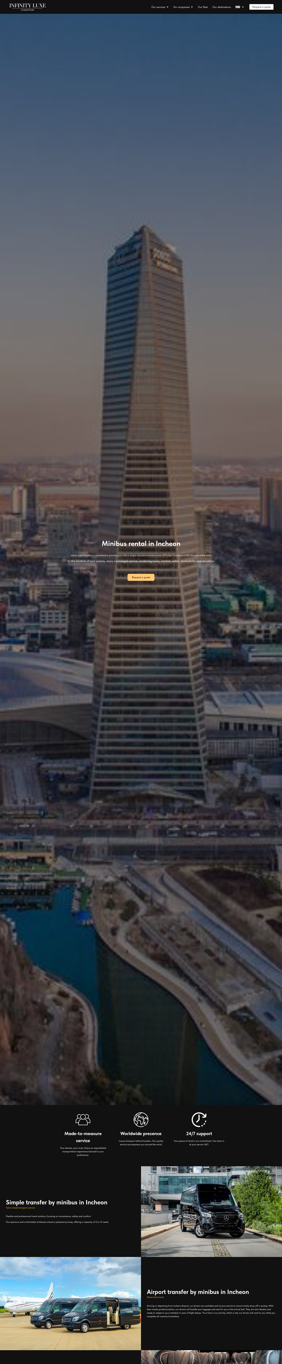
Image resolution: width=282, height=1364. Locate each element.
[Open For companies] (191, 7)
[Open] (242, 7)
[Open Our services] (167, 7)
